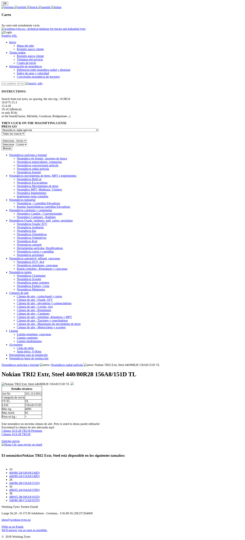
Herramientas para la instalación (28, 355)
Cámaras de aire (19, 293)
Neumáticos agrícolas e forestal (28, 155)
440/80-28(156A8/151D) (24, 483)
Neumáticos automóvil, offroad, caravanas (34, 258)
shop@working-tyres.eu (16, 519)
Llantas (13, 330)
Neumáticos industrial (22, 199)
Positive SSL (9, 35)
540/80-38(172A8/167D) (24, 500)
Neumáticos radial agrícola (67, 365)
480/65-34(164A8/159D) (24, 490)
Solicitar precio (11, 441)
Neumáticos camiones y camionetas (30, 210)
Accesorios (16, 344)
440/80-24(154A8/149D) (24, 476)
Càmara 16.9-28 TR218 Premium (22, 430)
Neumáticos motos (20, 272)
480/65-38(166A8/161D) (24, 496)
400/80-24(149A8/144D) (24, 472)
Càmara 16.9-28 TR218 (16, 434)
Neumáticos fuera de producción (28, 358)
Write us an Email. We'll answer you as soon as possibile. (24, 528)
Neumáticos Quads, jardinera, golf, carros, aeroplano (41, 220)
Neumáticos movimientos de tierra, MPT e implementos (42, 175)
